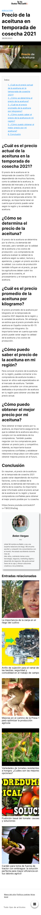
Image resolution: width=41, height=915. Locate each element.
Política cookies (23, 894)
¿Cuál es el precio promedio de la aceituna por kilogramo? (19, 108)
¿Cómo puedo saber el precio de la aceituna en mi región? (21, 117)
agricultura (7, 10)
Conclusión (14, 134)
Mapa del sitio (10, 894)
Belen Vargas (21, 535)
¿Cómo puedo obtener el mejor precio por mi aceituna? (21, 127)
